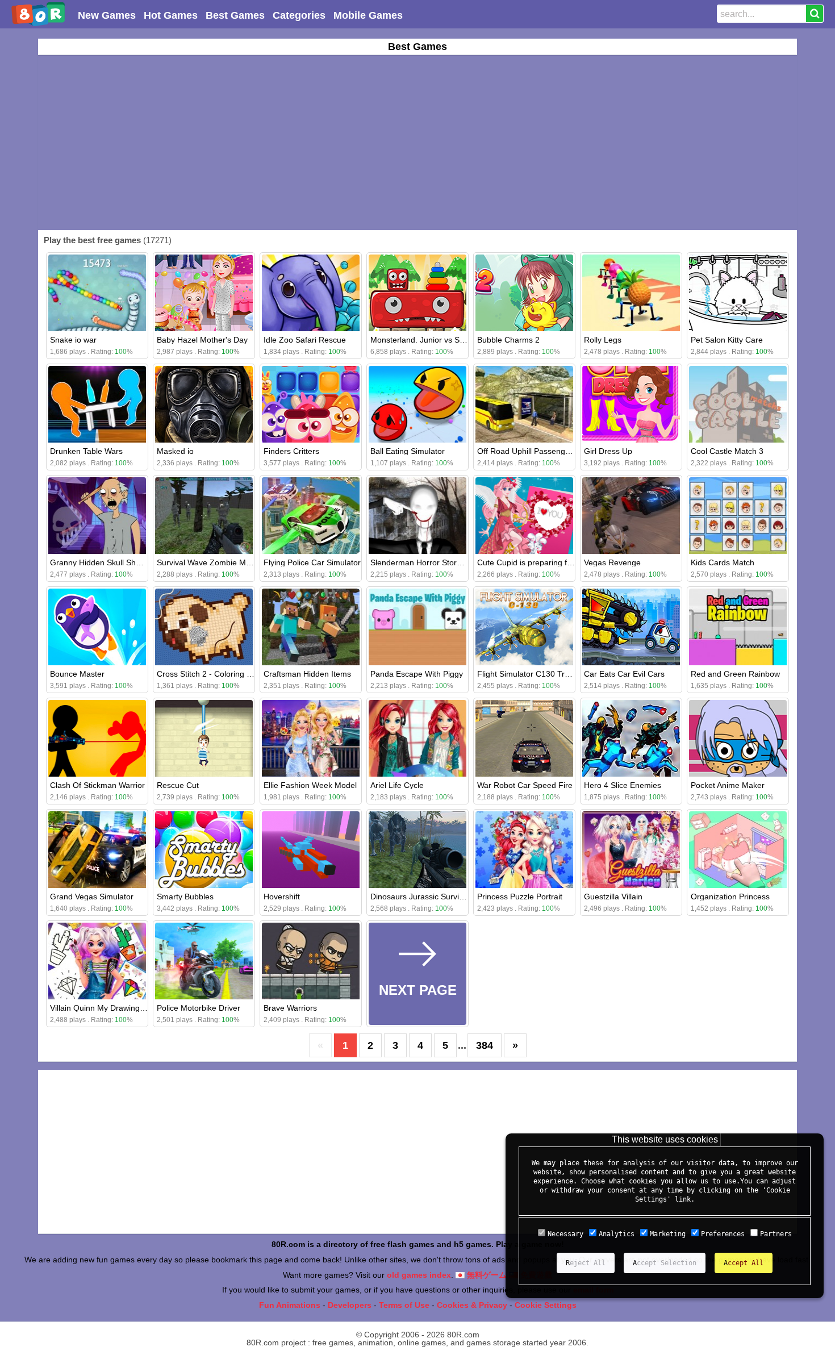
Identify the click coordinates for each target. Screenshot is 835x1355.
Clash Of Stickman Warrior (97, 785)
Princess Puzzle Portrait (519, 896)
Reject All (586, 1263)
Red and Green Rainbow (735, 673)
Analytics (616, 1234)
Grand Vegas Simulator (91, 896)
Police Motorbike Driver (198, 1007)
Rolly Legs (602, 339)
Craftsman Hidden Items (307, 673)
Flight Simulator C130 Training (531, 673)
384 (484, 1045)
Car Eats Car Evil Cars (624, 673)
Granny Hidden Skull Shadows (104, 562)
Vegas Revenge (612, 562)
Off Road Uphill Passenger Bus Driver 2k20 (554, 451)
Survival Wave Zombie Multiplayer (217, 562)
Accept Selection (664, 1263)
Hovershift (282, 896)
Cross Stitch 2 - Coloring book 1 (214, 673)
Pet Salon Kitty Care (727, 339)
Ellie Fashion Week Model (310, 785)
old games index (419, 1274)
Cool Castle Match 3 (727, 451)
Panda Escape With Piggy (416, 673)
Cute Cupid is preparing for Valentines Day (553, 562)
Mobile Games (368, 15)
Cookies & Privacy (472, 1305)
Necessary (565, 1234)
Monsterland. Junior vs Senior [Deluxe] (440, 339)
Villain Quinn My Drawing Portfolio (111, 1007)
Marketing (668, 1234)
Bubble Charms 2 (508, 339)
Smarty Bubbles (185, 896)
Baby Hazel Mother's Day (202, 339)
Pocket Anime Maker (728, 785)
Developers (349, 1305)
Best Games (235, 15)
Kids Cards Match (722, 562)
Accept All (743, 1263)
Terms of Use (404, 1305)
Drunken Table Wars (86, 451)
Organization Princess (730, 896)
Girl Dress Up (608, 451)
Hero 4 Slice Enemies (622, 785)
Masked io (175, 451)
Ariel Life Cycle (397, 785)
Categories (299, 15)
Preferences (723, 1234)
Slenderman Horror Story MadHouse (436, 562)
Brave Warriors (290, 1007)
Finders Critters (291, 451)
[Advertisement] (417, 142)
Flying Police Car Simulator (312, 562)
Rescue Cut (178, 785)
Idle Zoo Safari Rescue (305, 339)
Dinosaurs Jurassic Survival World (431, 896)
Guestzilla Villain (613, 896)
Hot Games (171, 15)
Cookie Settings (546, 1305)
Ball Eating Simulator (407, 451)
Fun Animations (289, 1305)
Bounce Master (77, 673)
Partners (776, 1234)
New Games (107, 15)
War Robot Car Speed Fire (525, 785)
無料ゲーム (486, 1274)
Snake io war (73, 339)
